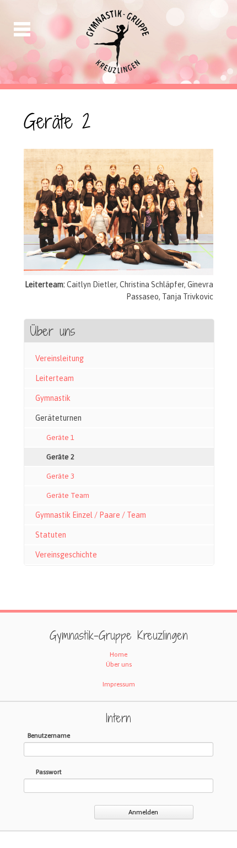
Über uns (119, 664)
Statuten (50, 534)
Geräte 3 (60, 476)
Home (118, 654)
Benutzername (49, 735)
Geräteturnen (58, 418)
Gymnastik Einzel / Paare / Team (90, 515)
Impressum (119, 684)
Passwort (49, 772)
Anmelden (143, 812)
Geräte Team (67, 495)
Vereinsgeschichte (66, 554)
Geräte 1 (60, 437)
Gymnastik (53, 398)
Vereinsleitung (59, 358)
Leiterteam (54, 378)
